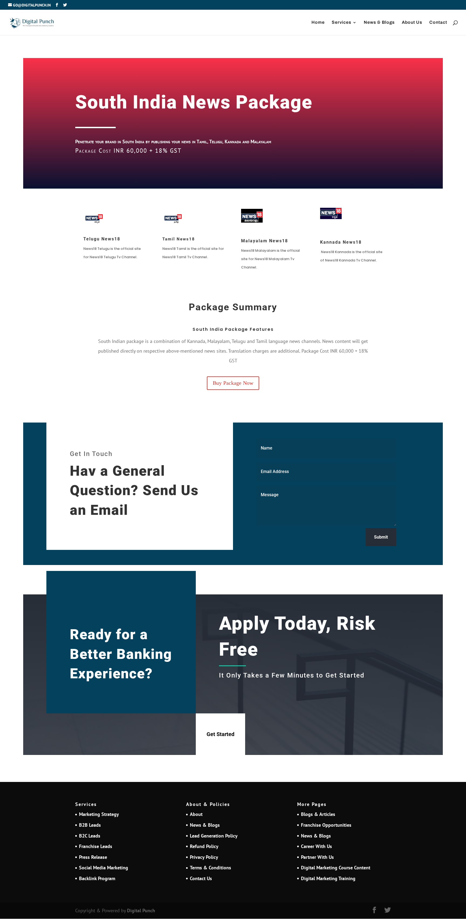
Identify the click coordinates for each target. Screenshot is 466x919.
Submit (381, 537)
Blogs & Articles (318, 814)
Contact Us (201, 878)
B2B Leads (90, 825)
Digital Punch (141, 910)
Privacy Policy (204, 857)
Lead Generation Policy (214, 836)
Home (318, 23)
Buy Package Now (233, 383)
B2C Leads (89, 836)
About (196, 814)
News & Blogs (379, 23)
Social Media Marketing (103, 867)
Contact (438, 23)
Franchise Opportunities (326, 825)
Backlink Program (97, 878)
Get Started (220, 734)
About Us (412, 23)
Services (341, 23)
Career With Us (316, 846)
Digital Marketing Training (328, 878)
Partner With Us (317, 857)
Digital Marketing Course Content (335, 867)
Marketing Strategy (99, 814)
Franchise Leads (95, 846)
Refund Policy (204, 846)
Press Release (93, 857)
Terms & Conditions (210, 867)
